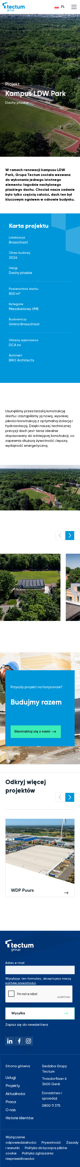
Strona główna (18, 1066)
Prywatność (51, 1143)
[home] (13, 7)
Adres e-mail (14, 963)
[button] (59, 7)
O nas (11, 1110)
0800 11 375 (51, 1106)
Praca (11, 1102)
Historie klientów (20, 1118)
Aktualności (15, 1094)
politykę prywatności (20, 983)
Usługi (11, 1078)
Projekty (13, 1086)
